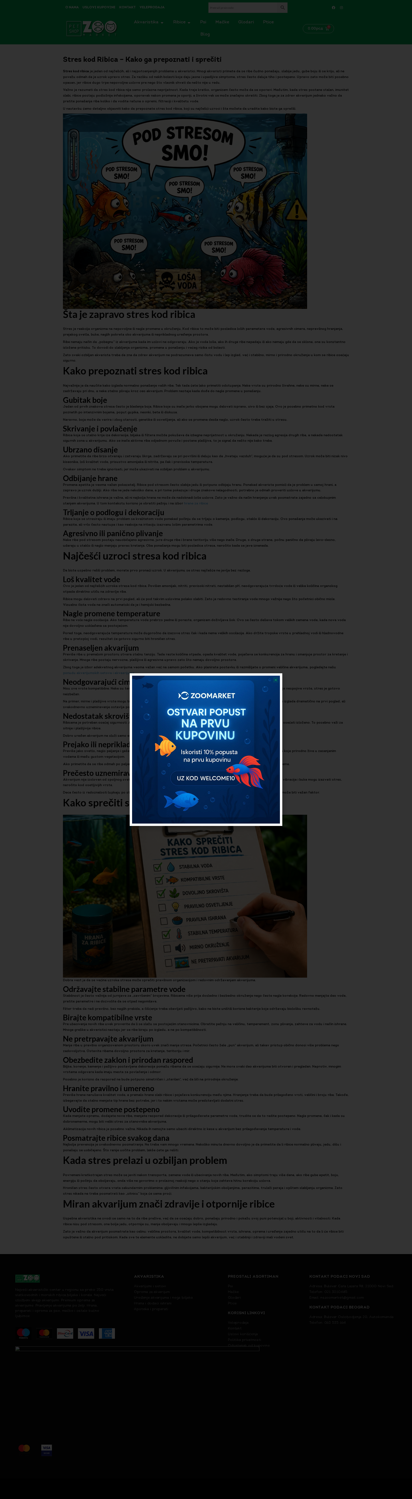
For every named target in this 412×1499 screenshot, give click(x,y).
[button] (276, 680)
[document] (206, 749)
